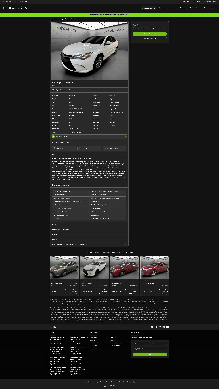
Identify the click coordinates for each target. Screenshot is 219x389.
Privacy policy (94, 345)
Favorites (196, 1)
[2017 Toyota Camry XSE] (64, 267)
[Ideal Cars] (15, 8)
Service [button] (203, 8)
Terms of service (115, 345)
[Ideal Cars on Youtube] (159, 327)
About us (93, 340)
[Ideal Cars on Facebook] (151, 327)
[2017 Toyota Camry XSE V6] (94, 267)
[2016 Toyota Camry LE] (154, 267)
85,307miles (103, 285)
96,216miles (73, 285)
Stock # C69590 (115, 281)
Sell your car (114, 340)
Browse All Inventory (149, 34)
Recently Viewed (210, 1)
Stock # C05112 (55, 281)
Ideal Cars (53, 19)
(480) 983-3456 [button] (23, 1)
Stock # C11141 (146, 281)
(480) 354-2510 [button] (57, 364)
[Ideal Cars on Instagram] (163, 327)
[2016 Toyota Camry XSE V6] (124, 267)
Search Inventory (149, 8)
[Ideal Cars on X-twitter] (155, 327)
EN (187, 1)
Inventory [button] (162, 8)
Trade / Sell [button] (193, 8)
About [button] (212, 8)
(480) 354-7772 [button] (77, 364)
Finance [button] (182, 8)
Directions (113, 337)
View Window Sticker (61, 136)
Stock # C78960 (85, 281)
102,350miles (134, 285)
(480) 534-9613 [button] (77, 374)
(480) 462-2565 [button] (77, 353)
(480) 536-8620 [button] (77, 343)
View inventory (94, 337)
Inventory (60, 19)
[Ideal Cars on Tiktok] (167, 327)
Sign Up (150, 354)
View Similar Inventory (150, 38)
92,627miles (164, 285)
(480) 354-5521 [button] (57, 374)
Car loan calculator (116, 343)
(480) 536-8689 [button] (57, 353)
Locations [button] (173, 8)
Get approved (94, 343)
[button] (8, 1)
